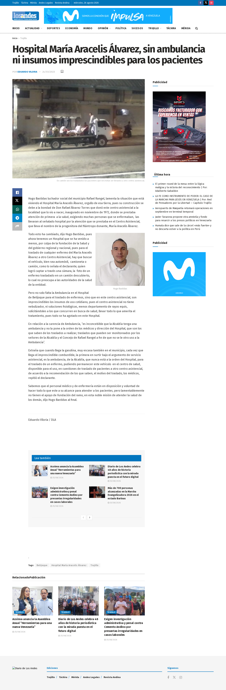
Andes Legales (46, 3)
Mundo (87, 28)
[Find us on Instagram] (211, 3)
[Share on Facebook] (17, 192)
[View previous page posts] (83, 517)
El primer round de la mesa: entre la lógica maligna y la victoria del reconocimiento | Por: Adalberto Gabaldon (181, 187)
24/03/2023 (48, 71)
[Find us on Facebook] (200, 3)
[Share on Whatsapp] (17, 209)
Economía (71, 28)
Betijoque (42, 565)
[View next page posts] (89, 517)
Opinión (103, 28)
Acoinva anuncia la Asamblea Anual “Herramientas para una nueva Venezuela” (67, 470)
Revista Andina (62, 3)
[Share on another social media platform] (17, 226)
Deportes (53, 28)
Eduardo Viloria (27, 71)
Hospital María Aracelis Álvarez (69, 565)
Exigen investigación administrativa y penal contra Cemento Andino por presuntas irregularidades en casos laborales (66, 495)
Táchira (24, 3)
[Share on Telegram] (17, 218)
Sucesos (137, 28)
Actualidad (32, 28)
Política (120, 28)
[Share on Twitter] (17, 201)
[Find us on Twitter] (206, 3)
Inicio (16, 28)
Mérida (33, 3)
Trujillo (15, 3)
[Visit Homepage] (25, 15)
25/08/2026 (57, 478)
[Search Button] (196, 28)
